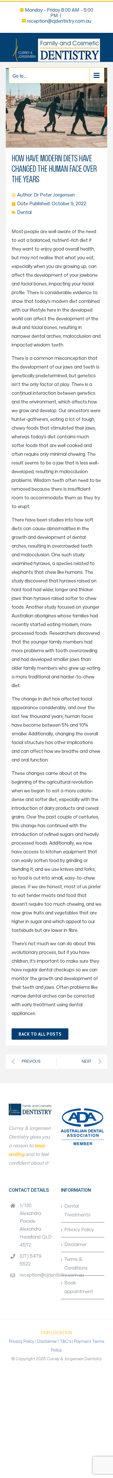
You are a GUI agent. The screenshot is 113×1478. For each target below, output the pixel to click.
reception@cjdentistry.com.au (59, 21)
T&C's (65, 1341)
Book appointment (78, 1287)
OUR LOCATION (56, 1333)
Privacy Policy (79, 1229)
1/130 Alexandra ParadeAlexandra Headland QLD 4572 (36, 1225)
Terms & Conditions (76, 1263)
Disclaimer (75, 1244)
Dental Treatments (77, 1210)
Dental (24, 212)
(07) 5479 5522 (30, 1260)
